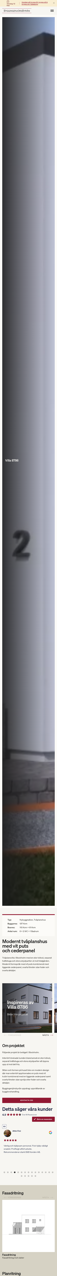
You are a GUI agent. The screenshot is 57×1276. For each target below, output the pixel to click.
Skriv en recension (44, 1119)
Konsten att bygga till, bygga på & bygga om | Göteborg (35, 3)
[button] (4, 1172)
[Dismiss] (54, 3)
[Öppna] (52, 11)
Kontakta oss (26, 1100)
